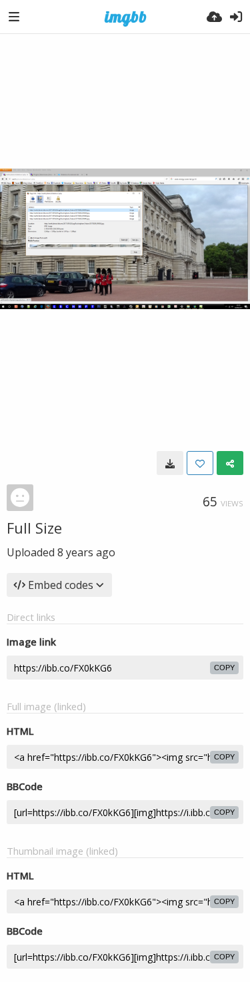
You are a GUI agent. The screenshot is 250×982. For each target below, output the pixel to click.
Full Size (34, 528)
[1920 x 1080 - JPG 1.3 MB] (170, 463)
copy (224, 668)
